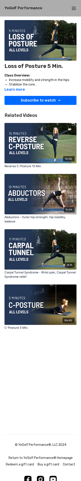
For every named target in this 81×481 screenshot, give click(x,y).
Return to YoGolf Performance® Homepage (41, 458)
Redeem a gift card (20, 464)
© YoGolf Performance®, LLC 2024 (40, 444)
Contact (69, 464)
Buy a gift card (48, 464)
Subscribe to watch (38, 100)
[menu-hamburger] (73, 8)
